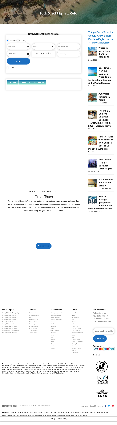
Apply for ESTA (76, 330)
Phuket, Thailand (55, 317)
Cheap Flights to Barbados (9, 328)
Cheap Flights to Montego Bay (10, 313)
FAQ (73, 337)
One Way (22, 41)
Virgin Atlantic (33, 313)
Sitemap (74, 350)
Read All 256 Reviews (43, 176)
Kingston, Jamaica (56, 315)
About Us (74, 313)
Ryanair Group (33, 319)
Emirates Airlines (34, 326)
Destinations (75, 317)
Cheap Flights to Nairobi (9, 319)
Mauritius (53, 324)
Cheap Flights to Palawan (9, 317)
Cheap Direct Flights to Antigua (10, 330)
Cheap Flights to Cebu (8, 324)
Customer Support (77, 348)
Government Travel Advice (77, 334)
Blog (73, 319)
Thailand (53, 341)
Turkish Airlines (33, 330)
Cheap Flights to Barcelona (9, 326)
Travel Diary (75, 326)
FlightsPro (49, 119)
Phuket (52, 343)
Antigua (53, 321)
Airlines (74, 324)
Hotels (73, 315)
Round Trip (12, 41)
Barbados (53, 326)
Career (74, 346)
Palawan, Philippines (56, 319)
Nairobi (52, 328)
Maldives (53, 348)
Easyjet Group (33, 321)
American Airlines (34, 315)
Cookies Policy (76, 339)
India (52, 337)
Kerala (52, 335)
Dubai (52, 346)
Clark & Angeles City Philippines (56, 331)
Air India (31, 317)
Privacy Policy (76, 343)
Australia (53, 339)
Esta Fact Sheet (76, 328)
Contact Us (75, 352)
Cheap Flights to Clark (8, 321)
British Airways (33, 328)
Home (58, 10)
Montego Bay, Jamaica (57, 313)
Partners (74, 321)
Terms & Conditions (77, 341)
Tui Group (32, 324)
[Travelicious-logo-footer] (9, 406)
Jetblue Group (33, 332)
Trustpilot (96, 355)
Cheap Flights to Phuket (9, 315)
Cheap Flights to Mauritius (9, 332)
